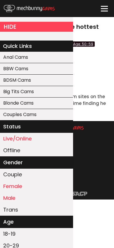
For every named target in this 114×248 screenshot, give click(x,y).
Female (12, 186)
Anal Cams (15, 57)
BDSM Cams (17, 80)
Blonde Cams (18, 103)
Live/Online (17, 138)
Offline (11, 150)
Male (9, 198)
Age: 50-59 (83, 43)
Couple (12, 174)
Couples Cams (20, 114)
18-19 (9, 233)
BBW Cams (15, 68)
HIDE (10, 27)
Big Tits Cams (18, 91)
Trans (10, 209)
